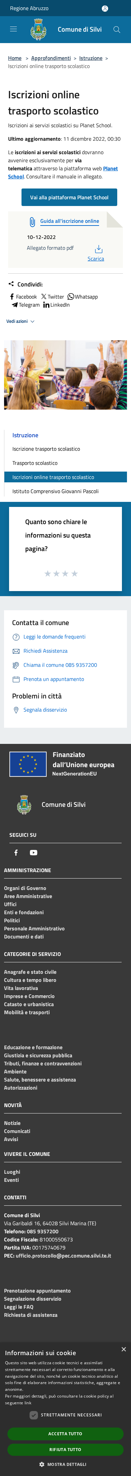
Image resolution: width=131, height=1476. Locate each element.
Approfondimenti (51, 58)
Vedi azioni (17, 321)
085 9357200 (42, 1231)
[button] (65, 1464)
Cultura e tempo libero (30, 980)
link (28, 1403)
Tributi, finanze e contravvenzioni (43, 1063)
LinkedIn (60, 305)
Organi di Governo (25, 888)
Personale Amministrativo (34, 928)
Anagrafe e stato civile (30, 972)
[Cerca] (117, 30)
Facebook (26, 297)
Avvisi (11, 1139)
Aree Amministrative (28, 896)
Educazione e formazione (33, 1047)
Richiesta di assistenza (30, 1315)
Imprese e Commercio (29, 996)
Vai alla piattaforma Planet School (69, 197)
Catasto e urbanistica (29, 1004)
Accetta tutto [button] (65, 1434)
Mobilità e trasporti (27, 1012)
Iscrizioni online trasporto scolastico (53, 477)
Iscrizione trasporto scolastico (46, 449)
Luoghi (12, 1172)
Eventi (11, 1180)
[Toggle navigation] (13, 29)
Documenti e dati (24, 936)
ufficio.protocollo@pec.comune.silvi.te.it (63, 1255)
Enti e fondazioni (24, 912)
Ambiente (15, 1071)
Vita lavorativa (21, 988)
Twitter (56, 297)
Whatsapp (86, 297)
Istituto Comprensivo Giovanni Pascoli (55, 491)
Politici (12, 920)
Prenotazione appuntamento (37, 1290)
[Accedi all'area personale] (105, 8)
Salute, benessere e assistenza (40, 1079)
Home (14, 58)
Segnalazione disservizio (32, 1299)
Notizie (12, 1123)
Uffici (10, 904)
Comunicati (17, 1131)
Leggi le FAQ (18, 1307)
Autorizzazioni (20, 1088)
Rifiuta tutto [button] (65, 1449)
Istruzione (90, 58)
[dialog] (65, 1409)
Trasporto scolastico (34, 463)
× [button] (123, 1349)
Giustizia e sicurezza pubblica (38, 1055)
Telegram (29, 305)
